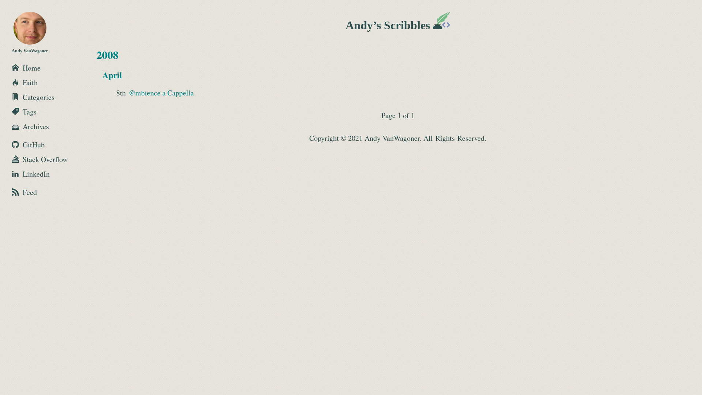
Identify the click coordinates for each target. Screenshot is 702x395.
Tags (30, 112)
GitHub (34, 145)
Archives (36, 126)
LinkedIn (36, 174)
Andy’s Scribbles (389, 25)
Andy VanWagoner (30, 50)
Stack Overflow (45, 159)
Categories (38, 97)
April (112, 75)
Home (32, 68)
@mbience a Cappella (161, 93)
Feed (30, 192)
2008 (107, 54)
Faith (30, 82)
